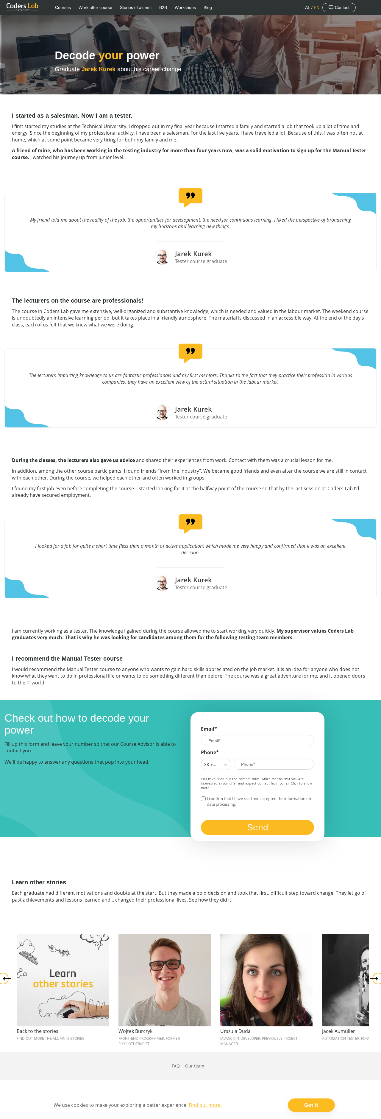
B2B (163, 7)
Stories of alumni (136, 7)
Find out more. (205, 1105)
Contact (342, 7)
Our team (194, 1066)
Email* (209, 729)
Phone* (210, 752)
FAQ (176, 1066)
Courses (63, 7)
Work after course (95, 7)
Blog (208, 7)
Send (257, 827)
